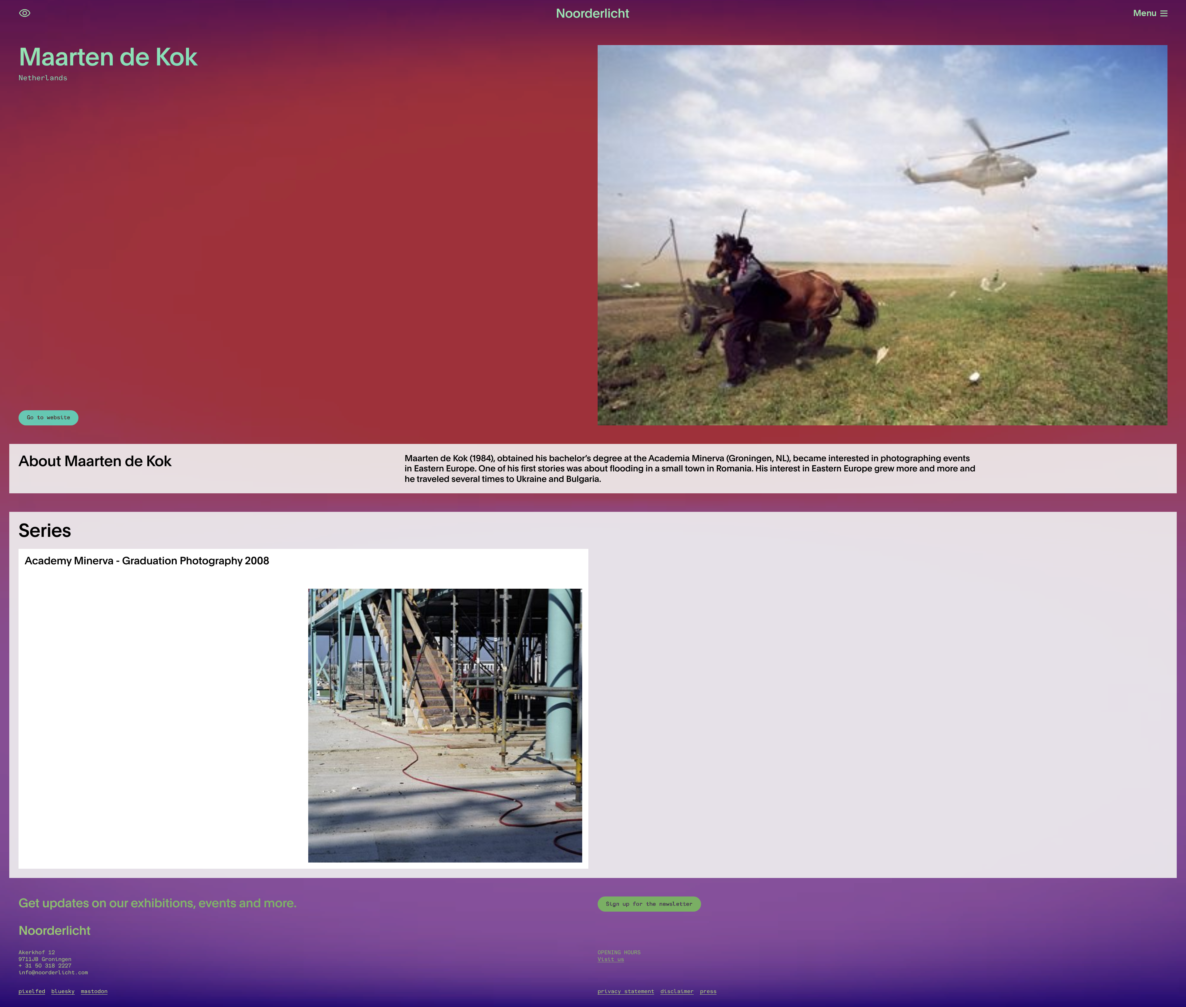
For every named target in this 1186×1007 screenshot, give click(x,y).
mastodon (94, 991)
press (708, 991)
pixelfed (32, 991)
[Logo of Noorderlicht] (593, 13)
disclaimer (677, 991)
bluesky (63, 991)
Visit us (611, 959)
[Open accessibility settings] (25, 13)
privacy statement (626, 991)
